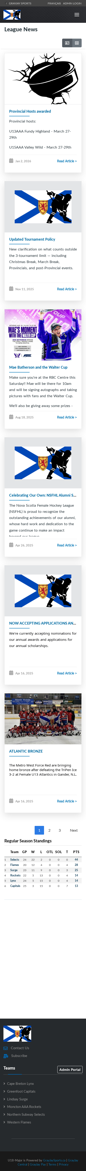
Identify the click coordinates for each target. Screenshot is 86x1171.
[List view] (77, 43)
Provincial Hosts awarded (30, 111)
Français (55, 3)
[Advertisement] (43, 965)
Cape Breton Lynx (20, 1083)
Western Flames (19, 1122)
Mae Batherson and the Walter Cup (38, 367)
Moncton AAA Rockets (24, 1106)
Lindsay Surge (17, 1099)
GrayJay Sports (19, 3)
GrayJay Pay (38, 1164)
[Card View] (67, 43)
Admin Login (72, 3)
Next (74, 830)
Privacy (64, 1164)
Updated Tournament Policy (32, 239)
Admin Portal (69, 1069)
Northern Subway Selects (26, 1114)
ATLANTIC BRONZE (26, 751)
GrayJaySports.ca (54, 1160)
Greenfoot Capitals (21, 1091)
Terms (52, 1164)
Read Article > (67, 161)
